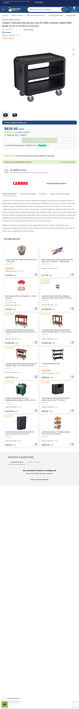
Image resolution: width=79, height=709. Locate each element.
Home (6, 15)
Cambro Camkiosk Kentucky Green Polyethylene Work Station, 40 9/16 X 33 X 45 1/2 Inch (20, 400)
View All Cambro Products (11, 19)
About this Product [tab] (9, 194)
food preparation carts (55, 15)
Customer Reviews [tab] (16, 462)
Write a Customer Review (39, 479)
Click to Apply (39, 1)
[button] (67, 9)
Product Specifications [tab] (28, 194)
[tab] (5, 115)
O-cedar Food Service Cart (51, 363)
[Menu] (3, 9)
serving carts (71, 15)
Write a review (28, 29)
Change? (23, 135)
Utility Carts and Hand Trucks (35, 15)
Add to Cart (38, 140)
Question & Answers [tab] (34, 462)
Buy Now (67, 140)
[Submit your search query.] (63, 9)
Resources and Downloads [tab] (60, 194)
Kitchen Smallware (17, 15)
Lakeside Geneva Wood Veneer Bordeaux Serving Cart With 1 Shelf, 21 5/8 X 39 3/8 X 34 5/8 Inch (20, 332)
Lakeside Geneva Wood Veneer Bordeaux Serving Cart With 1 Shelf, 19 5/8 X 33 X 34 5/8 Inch (57, 298)
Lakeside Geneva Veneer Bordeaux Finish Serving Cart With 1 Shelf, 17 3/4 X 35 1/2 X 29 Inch (57, 332)
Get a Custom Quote (68, 162)
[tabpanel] (39, 215)
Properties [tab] (43, 194)
